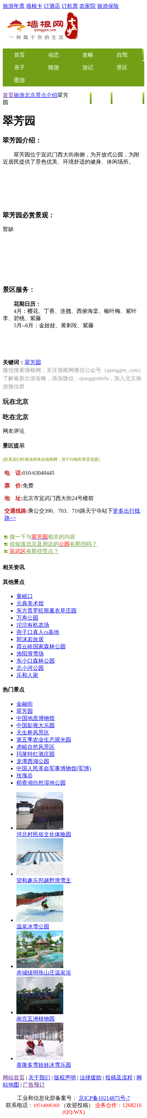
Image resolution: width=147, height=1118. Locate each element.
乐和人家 (27, 675)
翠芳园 (33, 362)
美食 (80, 98)
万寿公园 (27, 618)
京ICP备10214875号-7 (104, 1098)
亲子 (19, 67)
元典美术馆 (30, 603)
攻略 (87, 55)
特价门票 (128, 98)
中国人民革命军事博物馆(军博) (53, 768)
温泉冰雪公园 (32, 926)
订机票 (70, 6)
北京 (30, 95)
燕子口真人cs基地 (37, 632)
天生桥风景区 (32, 732)
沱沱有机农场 (32, 625)
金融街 (24, 704)
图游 (19, 80)
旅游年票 (14, 6)
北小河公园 (30, 668)
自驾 (122, 55)
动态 (53, 55)
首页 (8, 95)
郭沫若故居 (30, 639)
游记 (87, 67)
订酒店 (52, 6)
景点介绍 (46, 95)
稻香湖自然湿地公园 (41, 783)
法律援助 (91, 1077)
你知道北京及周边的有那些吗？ (53, 544)
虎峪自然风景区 (35, 747)
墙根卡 (34, 6)
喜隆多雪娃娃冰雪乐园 (43, 1065)
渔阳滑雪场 (30, 654)
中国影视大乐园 (35, 725)
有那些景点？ (34, 551)
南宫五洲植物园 (35, 1019)
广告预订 (34, 1085)
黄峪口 (24, 596)
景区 (122, 67)
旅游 (19, 95)
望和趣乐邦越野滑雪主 (43, 880)
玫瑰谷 (24, 775)
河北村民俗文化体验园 (43, 834)
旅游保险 (108, 6)
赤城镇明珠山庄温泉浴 (43, 973)
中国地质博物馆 (35, 718)
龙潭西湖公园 (32, 761)
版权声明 (65, 1077)
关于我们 (39, 1077)
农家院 (87, 6)
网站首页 (14, 1077)
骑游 (53, 67)
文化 (101, 98)
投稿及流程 (119, 1077)
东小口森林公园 (35, 661)
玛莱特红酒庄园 (35, 754)
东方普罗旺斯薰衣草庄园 (46, 610)
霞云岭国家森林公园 (41, 646)
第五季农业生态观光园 (43, 740)
